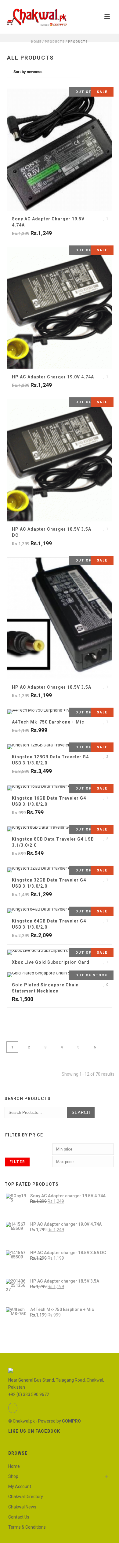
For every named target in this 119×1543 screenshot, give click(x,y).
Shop (13, 1476)
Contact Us (18, 1517)
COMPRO (71, 1421)
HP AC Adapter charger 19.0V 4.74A (53, 376)
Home (36, 41)
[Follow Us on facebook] (12, 1408)
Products (55, 41)
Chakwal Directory (25, 1496)
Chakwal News (22, 1506)
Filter (17, 1162)
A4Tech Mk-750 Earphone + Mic (48, 722)
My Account (19, 1486)
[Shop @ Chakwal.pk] (36, 17)
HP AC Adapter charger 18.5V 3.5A (51, 687)
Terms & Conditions (27, 1527)
